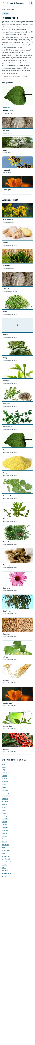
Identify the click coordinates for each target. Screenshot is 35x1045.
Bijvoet (4, 787)
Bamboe (4, 776)
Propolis (4, 848)
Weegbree (4, 871)
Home (3, 9)
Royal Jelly (5, 853)
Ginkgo (4, 810)
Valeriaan (4, 865)
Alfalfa (3, 764)
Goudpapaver (6, 816)
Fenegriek (4, 804)
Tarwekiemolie (6, 859)
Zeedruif (4, 876)
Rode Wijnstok (6, 850)
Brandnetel (5, 790)
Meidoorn (4, 842)
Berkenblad (5, 781)
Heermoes (5, 827)
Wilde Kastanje (6, 873)
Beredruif (4, 779)
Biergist (4, 784)
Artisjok (4, 770)
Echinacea (5, 799)
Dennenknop (5, 793)
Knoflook (4, 833)
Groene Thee (5, 819)
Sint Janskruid (6, 856)
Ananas (4, 767)
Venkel (4, 868)
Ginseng (4, 813)
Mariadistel (5, 839)
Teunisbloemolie (6, 862)
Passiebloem (5, 845)
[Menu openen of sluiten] (3, 3)
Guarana (4, 822)
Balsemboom (6, 773)
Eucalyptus (5, 802)
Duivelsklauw (6, 796)
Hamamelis (5, 825)
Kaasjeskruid (5, 830)
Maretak (4, 836)
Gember (4, 807)
